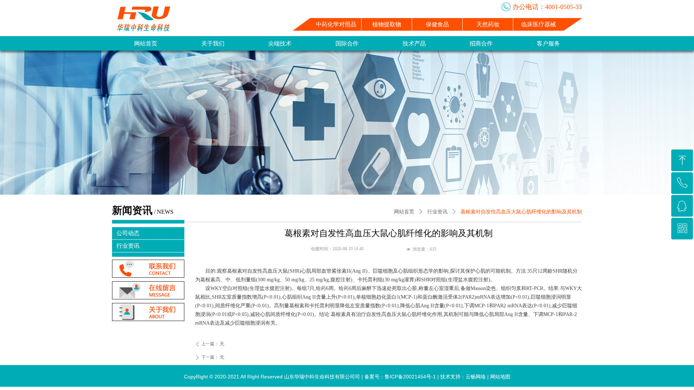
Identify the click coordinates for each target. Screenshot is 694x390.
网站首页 (404, 211)
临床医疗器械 (538, 24)
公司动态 (128, 233)
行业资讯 (437, 211)
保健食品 (437, 24)
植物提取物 (386, 24)
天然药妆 (488, 24)
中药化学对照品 (336, 24)
